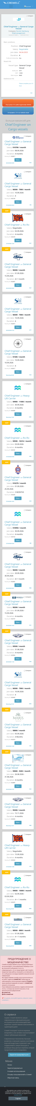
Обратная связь (13, 1078)
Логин (9, 1065)
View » (18, 160)
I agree (18, 1098)
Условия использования (16, 1071)
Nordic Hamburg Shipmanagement (20, 32)
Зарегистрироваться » (19, 1054)
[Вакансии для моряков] (11, 6)
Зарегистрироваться (14, 1068)
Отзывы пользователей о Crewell (19, 1074)
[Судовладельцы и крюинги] (14, 6)
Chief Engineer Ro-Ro (17, 224)
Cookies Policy (18, 1095)
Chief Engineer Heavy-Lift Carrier (17, 397)
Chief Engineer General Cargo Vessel (18, 143)
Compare (28, 136)
